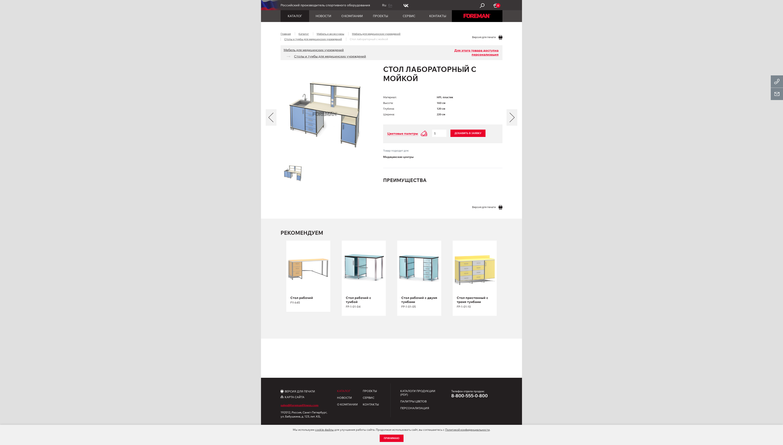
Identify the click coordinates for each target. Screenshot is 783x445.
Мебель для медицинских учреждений (376, 33)
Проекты (380, 16)
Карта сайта (294, 397)
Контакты (437, 16)
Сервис (409, 16)
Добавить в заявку (468, 133)
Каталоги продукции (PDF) (417, 393)
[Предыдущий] (271, 117)
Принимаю (391, 438)
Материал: (390, 97)
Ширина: (389, 114)
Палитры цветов (413, 401)
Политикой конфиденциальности (467, 430)
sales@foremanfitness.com (300, 405)
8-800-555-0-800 (469, 395)
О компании (352, 16)
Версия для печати (300, 391)
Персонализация (414, 408)
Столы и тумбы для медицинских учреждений (313, 39)
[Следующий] (512, 117)
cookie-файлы (324, 430)
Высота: (388, 103)
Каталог (295, 16)
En (390, 5)
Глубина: (388, 108)
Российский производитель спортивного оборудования (325, 5)
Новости (323, 16)
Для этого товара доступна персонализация (476, 52)
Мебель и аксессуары (330, 33)
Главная (286, 33)
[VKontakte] (406, 5)
